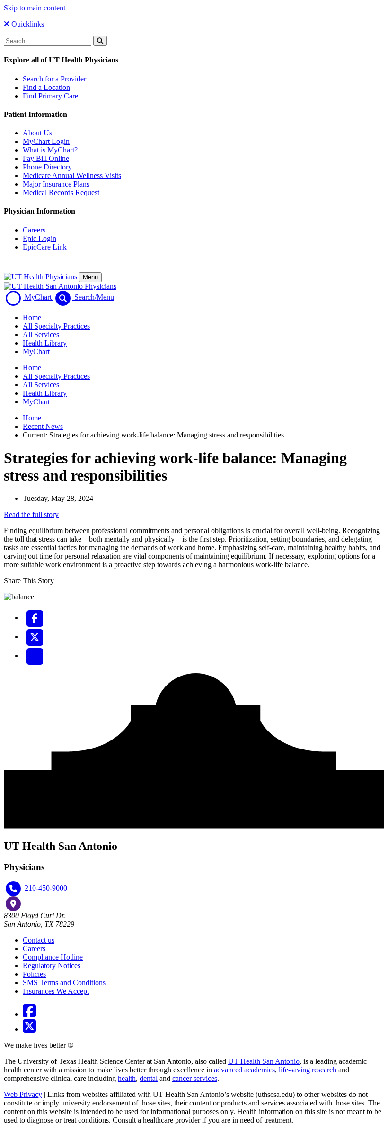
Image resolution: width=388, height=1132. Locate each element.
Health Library (45, 343)
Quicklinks (26, 24)
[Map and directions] (13, 903)
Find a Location (46, 87)
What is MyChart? (50, 150)
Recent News (43, 426)
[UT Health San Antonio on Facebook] (29, 1014)
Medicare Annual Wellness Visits (72, 175)
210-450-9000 (46, 888)
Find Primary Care (50, 96)
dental (149, 1078)
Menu (90, 277)
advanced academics (244, 1070)
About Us (37, 133)
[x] (34, 637)
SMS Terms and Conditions (64, 983)
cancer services (194, 1078)
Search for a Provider (54, 79)
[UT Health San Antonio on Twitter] (29, 1029)
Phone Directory (47, 167)
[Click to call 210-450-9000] (13, 888)
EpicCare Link (45, 247)
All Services (41, 334)
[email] (34, 655)
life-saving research (307, 1070)
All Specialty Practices (56, 326)
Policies (34, 974)
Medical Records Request (61, 192)
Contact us (38, 940)
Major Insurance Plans (56, 184)
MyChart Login (46, 141)
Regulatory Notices (51, 966)
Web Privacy (23, 1094)
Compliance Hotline (53, 957)
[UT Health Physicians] (40, 277)
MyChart (36, 352)
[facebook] (34, 618)
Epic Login (39, 238)
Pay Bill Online (46, 158)
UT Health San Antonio (264, 1061)
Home (32, 317)
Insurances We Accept (56, 991)
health (127, 1078)
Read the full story (31, 514)
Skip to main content (34, 8)
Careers (34, 230)
